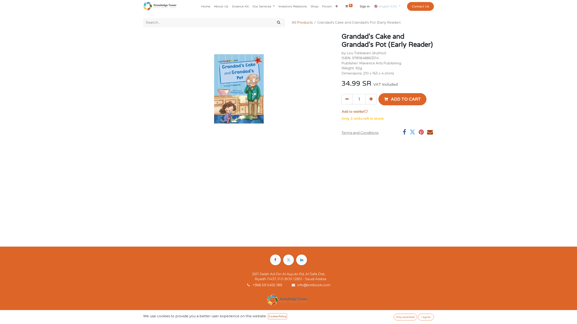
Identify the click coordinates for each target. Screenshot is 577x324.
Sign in (365, 6)
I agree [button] (425, 317)
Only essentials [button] (405, 317)
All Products (302, 22)
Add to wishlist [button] (353, 112)
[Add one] (371, 99)
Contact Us (420, 6)
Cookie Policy (277, 316)
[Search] (278, 22)
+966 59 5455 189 (268, 285)
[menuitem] (205, 6)
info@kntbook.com (313, 285)
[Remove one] (347, 99)
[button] (337, 6)
